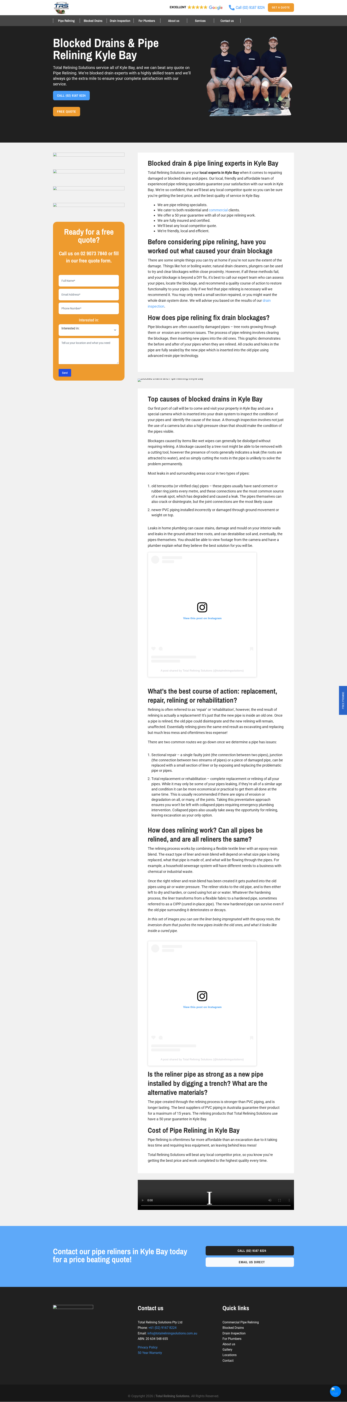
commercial (218, 210)
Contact (228, 1360)
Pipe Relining (66, 20)
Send (65, 373)
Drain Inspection (120, 20)
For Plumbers (147, 20)
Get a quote (281, 7)
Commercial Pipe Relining (240, 1322)
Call (252, 1250)
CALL (71, 95)
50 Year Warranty (150, 1353)
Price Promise (343, 700)
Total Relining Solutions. (173, 1396)
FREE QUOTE (66, 111)
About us (173, 20)
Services (200, 20)
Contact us (227, 20)
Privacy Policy (148, 1347)
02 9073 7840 (94, 253)
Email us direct (252, 1262)
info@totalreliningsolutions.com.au (172, 1333)
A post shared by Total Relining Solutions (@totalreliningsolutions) (202, 670)
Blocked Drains (93, 20)
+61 (162, 1328)
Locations (229, 1355)
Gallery (227, 1349)
